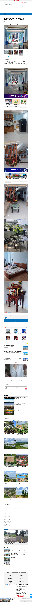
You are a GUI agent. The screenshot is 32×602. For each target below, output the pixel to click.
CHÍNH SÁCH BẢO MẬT (22, 572)
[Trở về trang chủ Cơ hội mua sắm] (31, 594)
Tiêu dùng (10, 582)
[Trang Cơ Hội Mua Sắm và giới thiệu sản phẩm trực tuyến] (24, 2)
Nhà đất (21, 575)
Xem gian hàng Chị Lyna (16, 320)
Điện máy (10, 575)
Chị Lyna (6, 317)
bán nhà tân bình (15, 380)
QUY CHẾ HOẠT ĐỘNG (14, 572)
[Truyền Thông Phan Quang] (5, 2)
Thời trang (10, 581)
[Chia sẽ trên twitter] (7, 323)
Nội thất (21, 578)
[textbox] (16, 4)
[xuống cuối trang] (31, 596)
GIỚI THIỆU (7, 572)
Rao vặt (23, 380)
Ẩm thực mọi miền (21, 581)
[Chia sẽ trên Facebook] (7, 584)
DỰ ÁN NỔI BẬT (7, 547)
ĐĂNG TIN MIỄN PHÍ (16, 0)
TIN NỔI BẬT (6, 395)
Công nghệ (10, 578)
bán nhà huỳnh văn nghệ (8, 380)
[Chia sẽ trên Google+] (6, 323)
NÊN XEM (6, 528)
